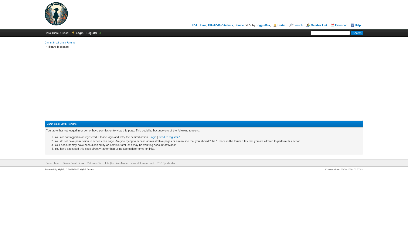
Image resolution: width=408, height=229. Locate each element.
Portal (281, 25)
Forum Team (53, 163)
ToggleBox (263, 25)
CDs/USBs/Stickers (220, 25)
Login (80, 33)
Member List (319, 25)
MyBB (61, 169)
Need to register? (169, 137)
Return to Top (94, 163)
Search (298, 25)
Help (358, 25)
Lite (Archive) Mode (116, 163)
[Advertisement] (204, 80)
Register (91, 33)
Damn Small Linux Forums (60, 42)
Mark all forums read (142, 163)
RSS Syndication (166, 163)
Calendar (341, 25)
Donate (239, 25)
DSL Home (199, 25)
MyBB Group (87, 169)
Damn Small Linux (73, 163)
